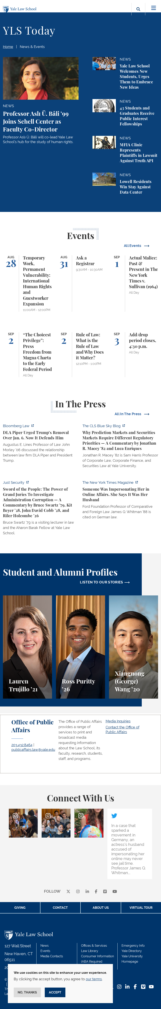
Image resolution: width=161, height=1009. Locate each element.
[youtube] (115, 891)
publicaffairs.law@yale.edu (33, 750)
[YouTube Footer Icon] (151, 987)
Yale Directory (132, 951)
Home (8, 47)
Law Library (89, 951)
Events (45, 951)
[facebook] (96, 891)
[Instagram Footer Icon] (119, 987)
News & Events (32, 47)
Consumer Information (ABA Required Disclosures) (97, 961)
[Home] (20, 9)
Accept (55, 992)
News (44, 945)
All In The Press (128, 414)
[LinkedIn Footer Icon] (127, 987)
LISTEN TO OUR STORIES (101, 582)
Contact (60, 908)
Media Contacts (51, 956)
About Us (101, 908)
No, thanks (27, 992)
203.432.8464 (21, 745)
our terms (94, 979)
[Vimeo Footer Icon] (143, 987)
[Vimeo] (105, 891)
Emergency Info (133, 945)
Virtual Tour (141, 908)
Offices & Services (94, 945)
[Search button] (138, 14)
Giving (20, 908)
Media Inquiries (118, 721)
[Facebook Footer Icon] (135, 987)
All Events (133, 246)
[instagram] (78, 891)
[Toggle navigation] (153, 8)
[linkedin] (87, 891)
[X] (68, 891)
